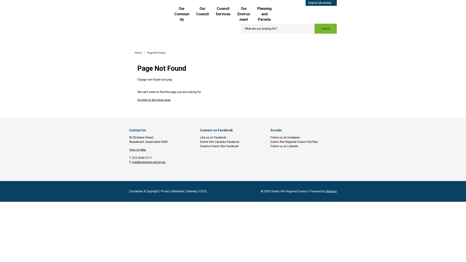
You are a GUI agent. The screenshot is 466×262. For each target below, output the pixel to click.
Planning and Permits (264, 14)
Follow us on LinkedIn (284, 146)
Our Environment (244, 14)
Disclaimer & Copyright (143, 191)
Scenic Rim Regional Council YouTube (294, 142)
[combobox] (321, 3)
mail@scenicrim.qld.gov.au (148, 162)
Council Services (223, 11)
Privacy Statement (172, 191)
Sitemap (191, 191)
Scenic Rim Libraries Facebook (219, 142)
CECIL (203, 191)
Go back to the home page (154, 100)
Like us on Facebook (213, 137)
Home (138, 52)
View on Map (137, 150)
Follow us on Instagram (285, 137)
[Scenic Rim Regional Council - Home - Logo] (151, 17)
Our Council (202, 11)
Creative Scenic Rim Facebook (219, 146)
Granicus (331, 191)
